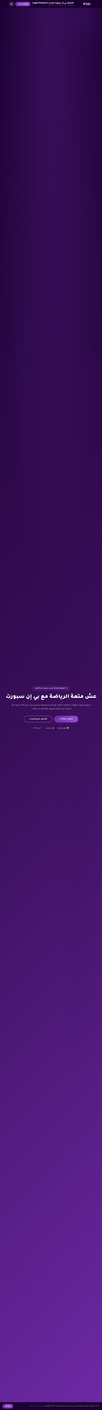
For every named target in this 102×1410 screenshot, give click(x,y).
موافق (7, 1406)
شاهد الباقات (66, 719)
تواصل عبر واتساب (38, 719)
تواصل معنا (22, 4)
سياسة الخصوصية (36, 1406)
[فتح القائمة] (11, 4)
